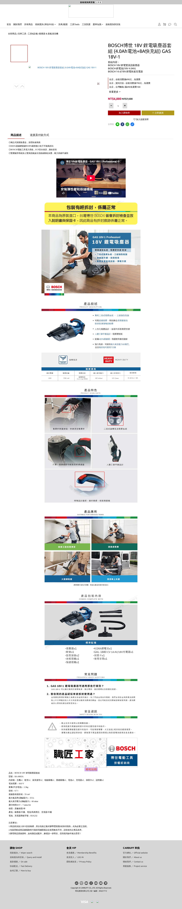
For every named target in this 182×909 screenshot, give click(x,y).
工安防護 (86, 24)
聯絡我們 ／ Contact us (133, 862)
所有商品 (28, 24)
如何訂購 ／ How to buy (20, 870)
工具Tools (74, 24)
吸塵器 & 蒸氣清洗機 (48, 33)
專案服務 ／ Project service (135, 866)
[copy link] (132, 124)
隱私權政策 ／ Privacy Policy (78, 862)
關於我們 (17, 24)
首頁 (9, 24)
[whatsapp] (127, 124)
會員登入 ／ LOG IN (75, 857)
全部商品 (12, 33)
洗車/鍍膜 (63, 24)
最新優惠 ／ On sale (18, 862)
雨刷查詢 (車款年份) (44, 24)
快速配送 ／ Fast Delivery (21, 866)
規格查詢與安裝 (113, 24)
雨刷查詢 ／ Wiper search (21, 853)
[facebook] (122, 124)
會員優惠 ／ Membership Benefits (81, 853)
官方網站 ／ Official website (135, 853)
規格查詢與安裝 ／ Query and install (26, 857)
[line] (117, 124)
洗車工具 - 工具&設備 (28, 33)
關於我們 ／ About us (132, 857)
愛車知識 (97, 24)
